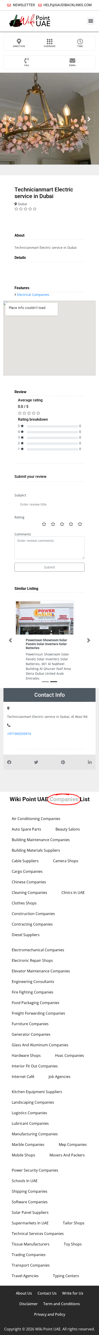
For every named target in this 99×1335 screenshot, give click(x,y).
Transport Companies (31, 1265)
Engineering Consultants (33, 981)
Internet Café (23, 1076)
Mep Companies (73, 1144)
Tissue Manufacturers (31, 1244)
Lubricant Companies (30, 1123)
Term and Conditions (61, 1303)
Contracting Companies (32, 924)
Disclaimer (28, 1303)
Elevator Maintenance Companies (41, 971)
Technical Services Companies (38, 1233)
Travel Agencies (25, 1275)
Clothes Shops (24, 903)
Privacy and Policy (49, 1314)
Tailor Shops (73, 1223)
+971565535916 (19, 733)
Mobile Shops (23, 1155)
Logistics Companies (29, 1112)
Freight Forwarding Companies (38, 1013)
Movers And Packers (67, 1155)
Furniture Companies (30, 1023)
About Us (24, 1293)
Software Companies (30, 1201)
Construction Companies (33, 913)
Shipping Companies (29, 1191)
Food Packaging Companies (35, 1002)
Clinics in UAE (73, 892)
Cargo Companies (27, 871)
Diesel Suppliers (26, 934)
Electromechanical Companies (38, 949)
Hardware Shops (26, 1055)
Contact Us (47, 1293)
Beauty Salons (67, 829)
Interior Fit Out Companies (35, 1066)
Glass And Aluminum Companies (40, 1044)
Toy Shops (73, 1244)
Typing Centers (66, 1275)
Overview (49, 46)
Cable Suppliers (25, 860)
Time (80, 46)
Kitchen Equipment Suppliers (37, 1091)
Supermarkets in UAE (30, 1223)
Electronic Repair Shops (32, 960)
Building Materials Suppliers (36, 850)
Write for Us (72, 1293)
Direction (19, 46)
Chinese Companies (29, 881)
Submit (49, 567)
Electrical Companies (33, 294)
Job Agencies (59, 1076)
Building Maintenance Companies (41, 839)
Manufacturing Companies (35, 1133)
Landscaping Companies (33, 1102)
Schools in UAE (25, 1180)
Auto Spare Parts (26, 829)
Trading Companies (29, 1254)
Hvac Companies (69, 1055)
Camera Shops (65, 860)
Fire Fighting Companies (32, 992)
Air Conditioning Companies (36, 818)
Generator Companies (31, 1034)
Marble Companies (28, 1144)
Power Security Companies (35, 1170)
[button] (90, 21)
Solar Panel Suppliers (30, 1212)
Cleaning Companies (29, 892)
